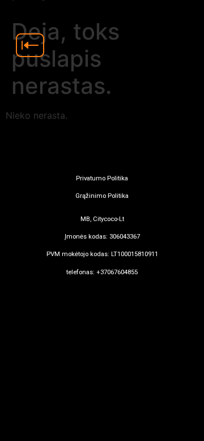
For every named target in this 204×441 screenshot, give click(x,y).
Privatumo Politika (102, 178)
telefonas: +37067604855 (102, 272)
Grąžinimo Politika (102, 196)
